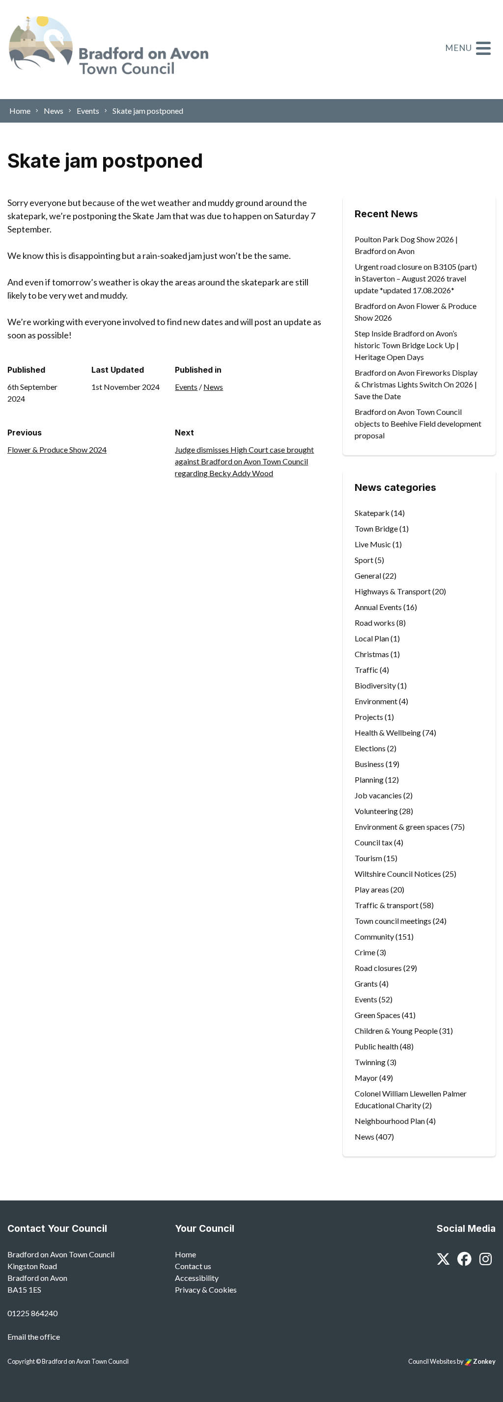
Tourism (368, 858)
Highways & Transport (393, 591)
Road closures (378, 967)
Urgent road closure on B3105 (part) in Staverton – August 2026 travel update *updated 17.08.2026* (416, 278)
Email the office (33, 1336)
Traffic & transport (387, 905)
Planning (369, 779)
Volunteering (376, 811)
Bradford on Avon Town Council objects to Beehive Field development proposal (418, 423)
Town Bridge (376, 528)
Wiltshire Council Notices (398, 873)
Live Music (373, 544)
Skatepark (372, 512)
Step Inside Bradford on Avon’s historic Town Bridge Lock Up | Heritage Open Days (407, 345)
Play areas (372, 889)
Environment (376, 701)
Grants (366, 983)
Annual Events (378, 607)
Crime (365, 952)
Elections (370, 748)
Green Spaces (377, 1015)
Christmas (372, 654)
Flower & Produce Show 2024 (57, 449)
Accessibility (197, 1277)
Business (369, 763)
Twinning (370, 1062)
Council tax (373, 842)
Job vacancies (378, 795)
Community (374, 936)
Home (185, 1254)
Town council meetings (393, 920)
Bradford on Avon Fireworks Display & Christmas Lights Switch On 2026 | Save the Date (416, 384)
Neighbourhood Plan (390, 1120)
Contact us (193, 1266)
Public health (376, 1046)
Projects (369, 716)
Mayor (366, 1077)
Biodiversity (375, 685)
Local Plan (372, 638)
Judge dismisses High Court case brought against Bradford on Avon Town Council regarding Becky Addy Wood (244, 461)
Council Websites (432, 1361)
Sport (364, 559)
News (213, 386)
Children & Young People (396, 1030)
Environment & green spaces (402, 826)
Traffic (366, 669)
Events (186, 386)
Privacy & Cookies (206, 1289)
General (368, 575)
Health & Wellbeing (388, 732)
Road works (375, 622)
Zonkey (484, 1361)
